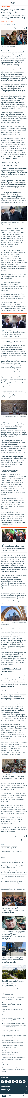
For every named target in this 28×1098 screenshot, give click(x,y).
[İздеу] (23, 1096)
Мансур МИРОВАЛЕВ (7, 21)
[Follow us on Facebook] (2, 1081)
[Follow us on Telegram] (16, 1081)
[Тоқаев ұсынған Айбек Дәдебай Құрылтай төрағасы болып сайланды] (14, 899)
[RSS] (20, 1081)
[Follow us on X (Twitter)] (6, 1081)
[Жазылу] (24, 1081)
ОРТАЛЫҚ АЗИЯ (5, 7)
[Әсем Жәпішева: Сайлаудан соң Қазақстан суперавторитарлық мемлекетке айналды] (14, 972)
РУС (10, 1096)
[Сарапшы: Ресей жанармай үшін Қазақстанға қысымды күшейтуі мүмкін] (14, 949)
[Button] (13, 28)
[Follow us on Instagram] (13, 1081)
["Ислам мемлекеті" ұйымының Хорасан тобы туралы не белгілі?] (14, 766)
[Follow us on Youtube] (9, 1081)
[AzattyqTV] (16, 1096)
